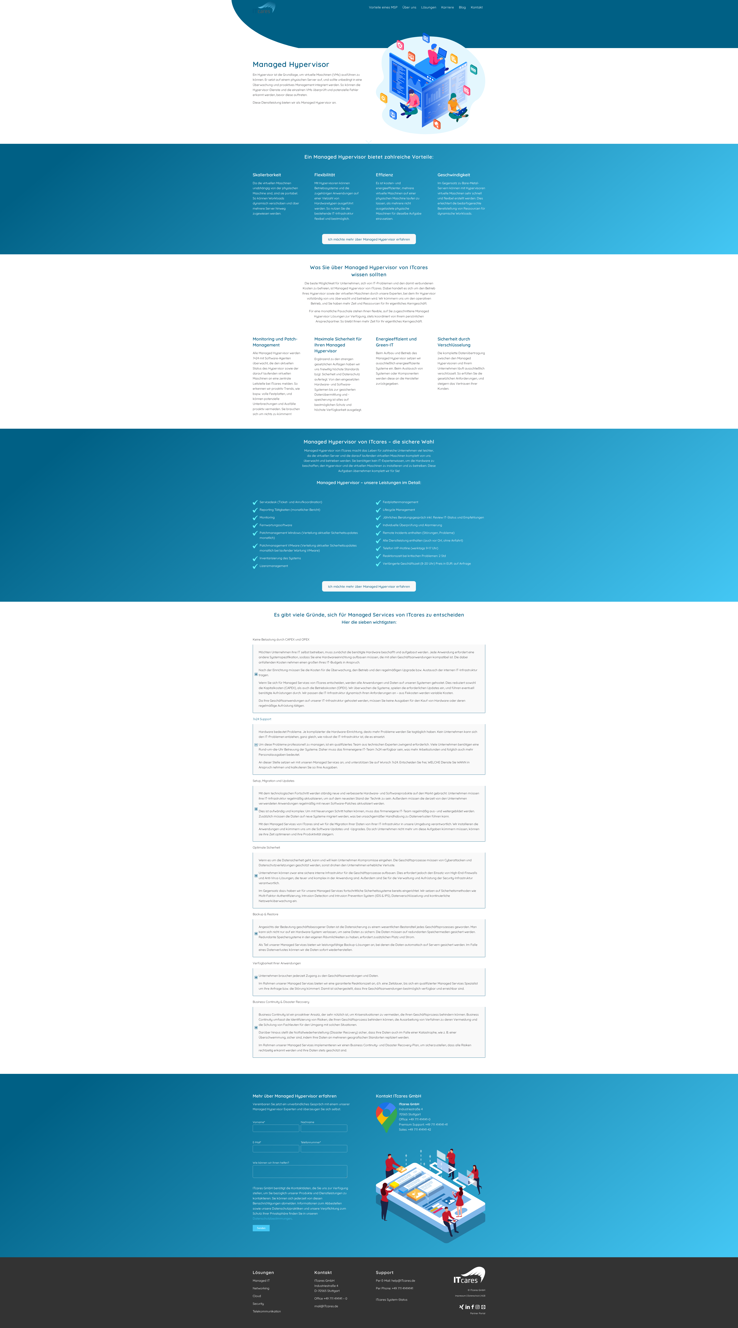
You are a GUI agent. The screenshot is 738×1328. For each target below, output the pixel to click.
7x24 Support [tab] (262, 719)
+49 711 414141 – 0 (335, 1298)
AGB (483, 1295)
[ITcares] (264, 7)
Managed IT (261, 1280)
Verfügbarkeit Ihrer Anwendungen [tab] (277, 963)
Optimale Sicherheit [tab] (266, 847)
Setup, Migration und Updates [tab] (273, 781)
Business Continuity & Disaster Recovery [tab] (281, 1002)
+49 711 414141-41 (436, 1124)
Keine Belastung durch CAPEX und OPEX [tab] (281, 639)
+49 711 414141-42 (419, 1129)
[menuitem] (383, 7)
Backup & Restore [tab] (265, 914)
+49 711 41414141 (402, 1288)
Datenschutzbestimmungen (272, 1218)
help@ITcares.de (403, 1280)
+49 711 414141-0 (419, 1119)
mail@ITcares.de (326, 1306)
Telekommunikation (267, 1311)
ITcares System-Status (391, 1299)
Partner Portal (477, 1313)
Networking (261, 1288)
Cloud (257, 1296)
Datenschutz (473, 1295)
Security (258, 1304)
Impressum (460, 1295)
